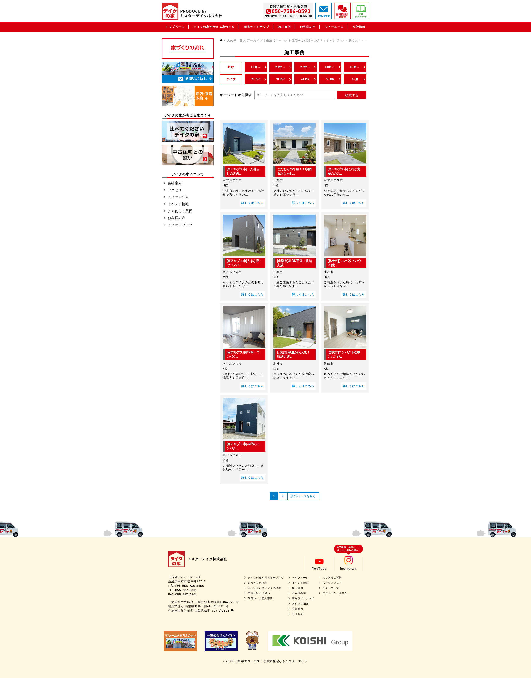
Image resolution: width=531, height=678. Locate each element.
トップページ (175, 26)
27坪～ (305, 67)
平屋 (355, 79)
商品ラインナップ (256, 26)
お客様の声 (308, 26)
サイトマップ (331, 588)
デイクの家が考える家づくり (214, 26)
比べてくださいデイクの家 (264, 588)
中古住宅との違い (259, 593)
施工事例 (284, 26)
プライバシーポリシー (336, 593)
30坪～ (330, 67)
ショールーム (334, 26)
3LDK (280, 79)
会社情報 (359, 26)
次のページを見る (303, 496)
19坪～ (256, 67)
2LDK (255, 79)
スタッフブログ (180, 225)
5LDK (330, 79)
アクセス (175, 190)
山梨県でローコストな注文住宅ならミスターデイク (271, 661)
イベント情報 (178, 204)
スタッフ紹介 (178, 197)
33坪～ (355, 67)
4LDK (305, 79)
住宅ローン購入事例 (260, 598)
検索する (351, 95)
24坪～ (280, 67)
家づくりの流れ (257, 582)
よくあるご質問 (180, 211)
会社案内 (175, 183)
